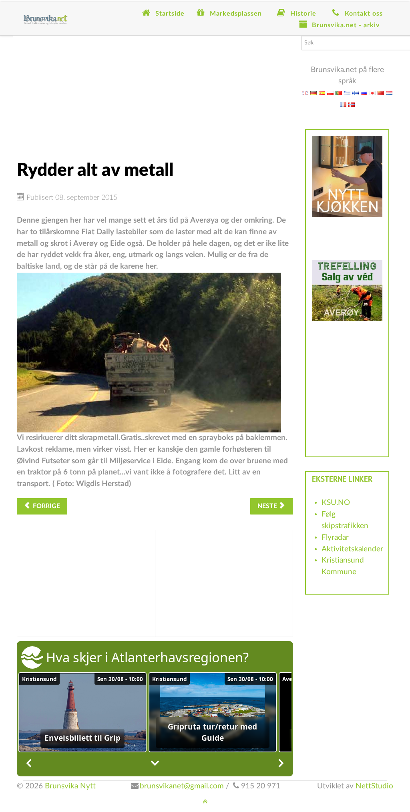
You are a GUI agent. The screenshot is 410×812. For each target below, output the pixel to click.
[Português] (339, 92)
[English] (305, 92)
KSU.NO (336, 502)
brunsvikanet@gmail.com (182, 786)
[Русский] (364, 92)
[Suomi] (355, 92)
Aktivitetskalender (352, 549)
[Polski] (330, 92)
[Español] (322, 92)
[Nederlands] (389, 92)
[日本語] (372, 92)
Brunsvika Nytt (70, 786)
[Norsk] (351, 104)
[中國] (381, 92)
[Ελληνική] (347, 92)
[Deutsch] (313, 92)
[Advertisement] (155, 92)
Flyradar (335, 537)
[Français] (343, 104)
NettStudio (374, 786)
